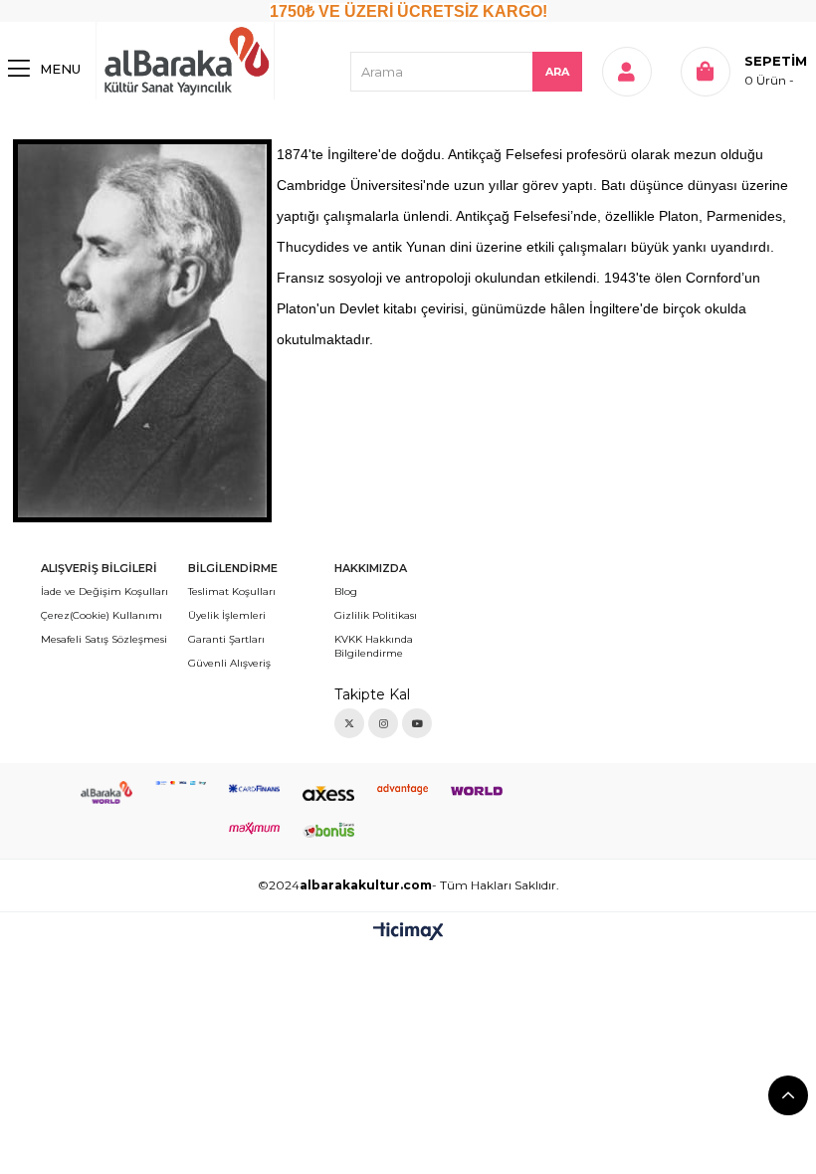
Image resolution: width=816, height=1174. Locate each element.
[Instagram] (383, 723)
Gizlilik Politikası (375, 615)
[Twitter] (349, 723)
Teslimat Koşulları (232, 591)
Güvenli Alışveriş (229, 663)
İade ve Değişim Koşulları (104, 591)
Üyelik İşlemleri (227, 615)
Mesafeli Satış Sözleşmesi (104, 639)
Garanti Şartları (226, 639)
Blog (345, 591)
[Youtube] (417, 723)
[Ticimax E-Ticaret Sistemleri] (408, 932)
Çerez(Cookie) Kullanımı (101, 615)
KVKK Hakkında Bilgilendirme (373, 646)
